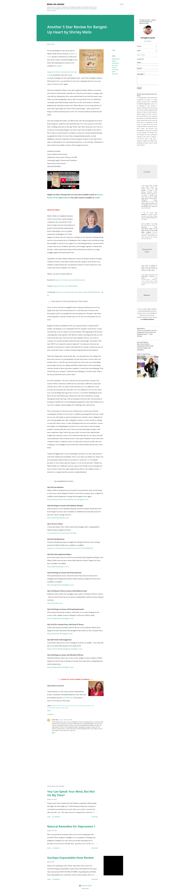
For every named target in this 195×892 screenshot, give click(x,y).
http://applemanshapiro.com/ (58, 566)
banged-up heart (116, 59)
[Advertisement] (73, 766)
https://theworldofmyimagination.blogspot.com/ (65, 649)
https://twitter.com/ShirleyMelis (65, 286)
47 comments (56, 848)
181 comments (56, 817)
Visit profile (147, 41)
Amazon (100, 195)
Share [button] (113, 50)
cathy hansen (115, 69)
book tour (114, 67)
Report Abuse (141, 55)
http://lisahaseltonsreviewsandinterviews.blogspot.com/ (68, 499)
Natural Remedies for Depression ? (71, 826)
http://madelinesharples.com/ (58, 518)
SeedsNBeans (67, 698)
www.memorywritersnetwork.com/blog (61, 533)
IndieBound (66, 198)
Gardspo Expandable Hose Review (70, 858)
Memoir (114, 71)
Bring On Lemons (55, 4)
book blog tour (115, 63)
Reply (53, 733)
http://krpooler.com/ (55, 603)
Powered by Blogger (86, 885)
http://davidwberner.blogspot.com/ (60, 634)
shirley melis (115, 74)
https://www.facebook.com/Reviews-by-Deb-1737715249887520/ (70, 548)
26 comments (56, 879)
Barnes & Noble (52, 198)
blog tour (114, 61)
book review (115, 65)
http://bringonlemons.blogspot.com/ (60, 585)
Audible (59, 66)
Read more (95, 817)
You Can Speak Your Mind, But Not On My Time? (71, 793)
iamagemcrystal (148, 37)
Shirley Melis (55, 719)
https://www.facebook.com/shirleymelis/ (70, 280)
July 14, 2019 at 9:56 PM (66, 719)
